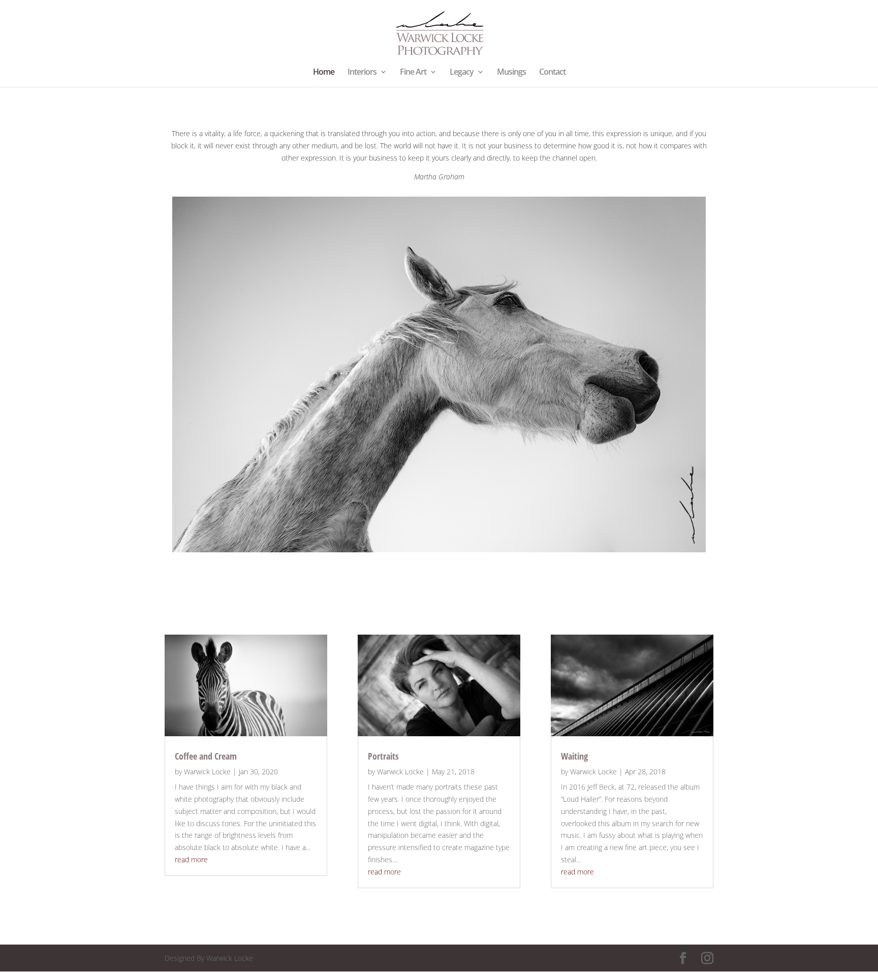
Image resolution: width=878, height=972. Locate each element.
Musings (511, 72)
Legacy (462, 72)
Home (323, 72)
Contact (552, 72)
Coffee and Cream (206, 756)
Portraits (383, 756)
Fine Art (413, 72)
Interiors (362, 72)
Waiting (574, 756)
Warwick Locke (207, 771)
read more (191, 859)
